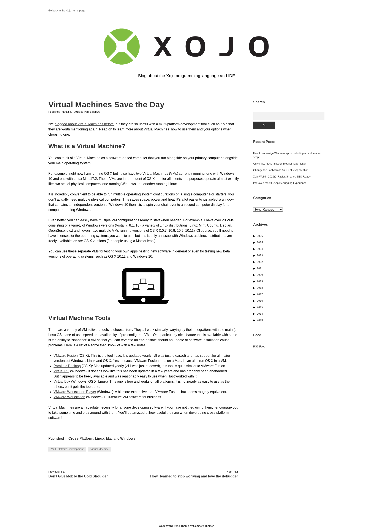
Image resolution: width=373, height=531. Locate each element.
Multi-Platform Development (67, 449)
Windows (127, 438)
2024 (260, 248)
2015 (260, 307)
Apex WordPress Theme (174, 526)
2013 (260, 320)
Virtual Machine (99, 449)
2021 (260, 268)
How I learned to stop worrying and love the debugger (194, 476)
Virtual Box (62, 381)
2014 (260, 313)
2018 (260, 287)
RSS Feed (259, 346)
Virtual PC (61, 371)
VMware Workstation (69, 397)
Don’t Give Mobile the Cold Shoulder (78, 476)
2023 (260, 255)
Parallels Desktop (67, 366)
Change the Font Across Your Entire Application (280, 170)
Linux (99, 438)
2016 (260, 300)
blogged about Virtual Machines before (84, 124)
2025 (260, 242)
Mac (109, 438)
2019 (260, 281)
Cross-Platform (80, 438)
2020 (260, 274)
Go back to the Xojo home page (66, 10)
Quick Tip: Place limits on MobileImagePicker (279, 163)
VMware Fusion (66, 355)
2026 (260, 236)
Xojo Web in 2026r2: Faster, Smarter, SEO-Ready (282, 176)
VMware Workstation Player (75, 392)
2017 (260, 294)
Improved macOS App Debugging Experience (280, 183)
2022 (260, 261)
